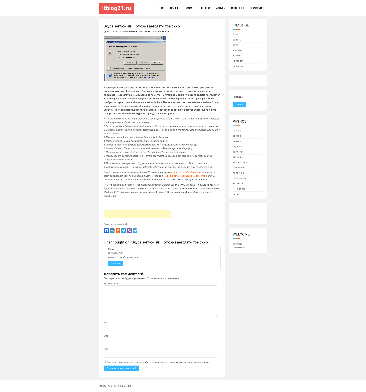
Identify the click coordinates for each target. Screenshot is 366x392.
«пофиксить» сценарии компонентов (186, 176)
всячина (237, 141)
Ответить (115, 263)
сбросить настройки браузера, (185, 172)
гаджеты (238, 146)
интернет (237, 8)
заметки (238, 151)
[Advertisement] (137, 214)
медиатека (239, 167)
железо (204, 8)
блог (161, 8)
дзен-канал (239, 247)
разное (237, 130)
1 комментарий (162, 31)
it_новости (239, 188)
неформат (257, 8)
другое (237, 135)
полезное (238, 173)
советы (175, 8)
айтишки (238, 157)
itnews (236, 194)
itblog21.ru (116, 8)
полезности (239, 178)
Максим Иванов (130, 31)
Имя (106, 322)
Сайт (106, 349)
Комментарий (112, 283)
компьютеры (240, 162)
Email (106, 335)
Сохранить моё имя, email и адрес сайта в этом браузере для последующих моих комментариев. (158, 362)
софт (190, 8)
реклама (237, 244)
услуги (220, 8)
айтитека (238, 183)
